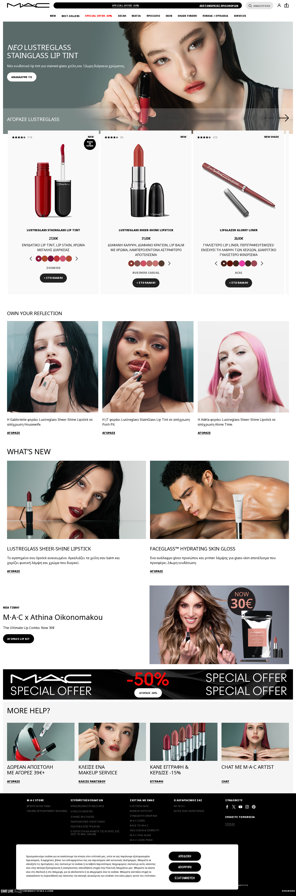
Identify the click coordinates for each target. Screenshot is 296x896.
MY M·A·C (179, 806)
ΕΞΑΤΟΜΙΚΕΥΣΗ (185, 878)
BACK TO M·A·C (139, 825)
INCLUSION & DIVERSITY (144, 830)
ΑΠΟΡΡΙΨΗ (185, 867)
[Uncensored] (161, 263)
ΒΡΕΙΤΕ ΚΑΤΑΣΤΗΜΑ (39, 806)
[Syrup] (254, 263)
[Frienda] (143, 263)
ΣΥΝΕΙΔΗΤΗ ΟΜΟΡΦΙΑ (143, 816)
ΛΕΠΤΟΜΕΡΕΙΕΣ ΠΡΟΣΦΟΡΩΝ (219, 5)
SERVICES (240, 16)
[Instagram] (247, 807)
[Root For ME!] (248, 263)
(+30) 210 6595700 (82, 811)
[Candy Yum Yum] (242, 263)
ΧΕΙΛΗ (122, 16)
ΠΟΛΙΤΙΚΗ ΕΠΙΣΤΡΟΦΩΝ (85, 826)
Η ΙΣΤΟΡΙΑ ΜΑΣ (139, 806)
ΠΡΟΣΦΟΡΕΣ (288, 891)
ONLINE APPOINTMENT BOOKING (47, 811)
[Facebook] (227, 807)
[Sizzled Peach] (45, 259)
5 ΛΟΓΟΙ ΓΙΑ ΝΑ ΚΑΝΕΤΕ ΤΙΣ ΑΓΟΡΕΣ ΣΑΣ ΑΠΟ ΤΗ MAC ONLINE (95, 833)
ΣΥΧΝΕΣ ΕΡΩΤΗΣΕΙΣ (82, 817)
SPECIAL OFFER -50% (125, 5)
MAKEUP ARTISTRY (141, 811)
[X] (234, 807)
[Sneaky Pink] (63, 259)
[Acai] (224, 263)
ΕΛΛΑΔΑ (230, 824)
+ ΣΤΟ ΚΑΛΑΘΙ (53, 278)
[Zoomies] (39, 259)
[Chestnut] (236, 263)
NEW (53, 16)
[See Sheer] (57, 259)
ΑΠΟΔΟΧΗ (184, 856)
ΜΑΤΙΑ (136, 16)
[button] (150, 64)
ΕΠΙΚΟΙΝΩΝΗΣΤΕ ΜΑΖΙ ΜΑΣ (88, 806)
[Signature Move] (137, 263)
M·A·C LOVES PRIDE (141, 840)
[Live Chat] (10, 891)
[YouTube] (240, 807)
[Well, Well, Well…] (149, 263)
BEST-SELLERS (71, 16)
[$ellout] (155, 263)
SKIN (169, 16)
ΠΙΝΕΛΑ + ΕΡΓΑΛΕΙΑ (215, 16)
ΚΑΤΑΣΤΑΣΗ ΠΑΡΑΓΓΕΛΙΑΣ (189, 811)
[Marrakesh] (230, 263)
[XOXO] (69, 259)
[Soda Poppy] (51, 259)
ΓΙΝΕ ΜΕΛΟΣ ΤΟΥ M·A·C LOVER (37, 891)
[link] (21, 76)
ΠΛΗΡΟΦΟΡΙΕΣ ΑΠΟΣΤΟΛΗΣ (88, 821)
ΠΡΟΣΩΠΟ (153, 16)
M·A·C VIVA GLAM (140, 835)
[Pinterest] (254, 807)
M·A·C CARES (137, 820)
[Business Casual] (131, 263)
